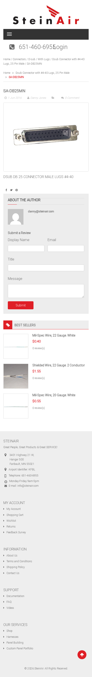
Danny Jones (38, 97)
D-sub (31, 59)
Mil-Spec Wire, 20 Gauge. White (53, 395)
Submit (21, 305)
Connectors (19, 59)
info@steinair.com (28, 485)
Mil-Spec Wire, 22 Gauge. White (53, 335)
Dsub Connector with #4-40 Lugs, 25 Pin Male (42, 72)
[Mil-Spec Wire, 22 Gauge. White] (16, 346)
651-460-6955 (37, 47)
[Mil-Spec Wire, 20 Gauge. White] (16, 405)
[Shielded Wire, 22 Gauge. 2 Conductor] (16, 375)
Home (6, 59)
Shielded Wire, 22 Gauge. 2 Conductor (58, 365)
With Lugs (44, 59)
